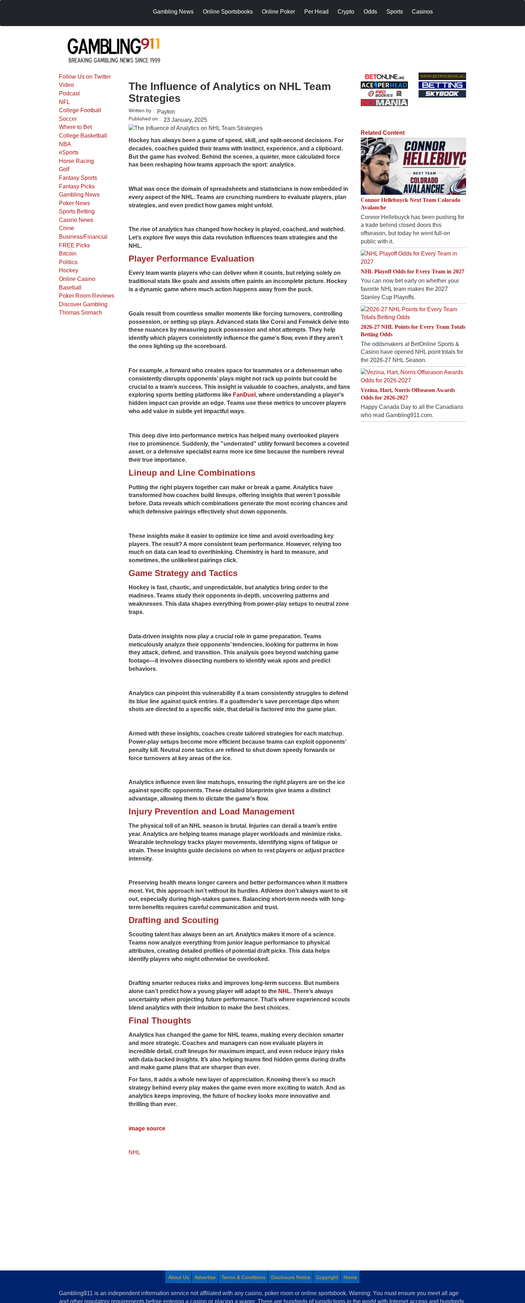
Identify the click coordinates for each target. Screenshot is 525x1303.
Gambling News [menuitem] (173, 12)
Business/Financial (83, 237)
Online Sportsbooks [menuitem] (228, 12)
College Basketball (83, 136)
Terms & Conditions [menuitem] (243, 1277)
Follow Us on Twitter (85, 77)
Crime (66, 228)
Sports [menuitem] (394, 12)
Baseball (70, 287)
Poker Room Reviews (86, 296)
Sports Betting (77, 211)
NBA (65, 144)
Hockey (68, 270)
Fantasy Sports (78, 178)
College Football (80, 110)
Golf (64, 169)
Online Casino (77, 279)
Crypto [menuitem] (346, 12)
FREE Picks (74, 245)
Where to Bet (75, 127)
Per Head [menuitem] (316, 12)
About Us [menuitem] (178, 1277)
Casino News (76, 220)
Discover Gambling (83, 304)
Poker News (74, 203)
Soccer (68, 119)
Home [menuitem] (350, 1277)
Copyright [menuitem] (327, 1277)
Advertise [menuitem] (205, 1277)
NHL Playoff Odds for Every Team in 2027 (412, 271)
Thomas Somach (80, 312)
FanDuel (244, 395)
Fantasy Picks (77, 186)
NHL (284, 991)
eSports (69, 152)
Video (66, 85)
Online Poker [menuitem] (278, 12)
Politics (68, 262)
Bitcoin (67, 254)
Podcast (69, 93)
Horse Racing (76, 161)
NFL (64, 102)
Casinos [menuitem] (422, 12)
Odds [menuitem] (370, 12)
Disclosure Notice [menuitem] (290, 1277)
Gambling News (79, 195)
